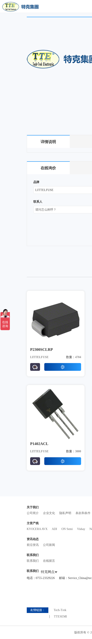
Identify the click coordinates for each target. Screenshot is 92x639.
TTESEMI (60, 616)
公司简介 (33, 513)
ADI (54, 529)
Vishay (81, 529)
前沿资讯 (33, 545)
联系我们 (33, 560)
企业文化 (49, 513)
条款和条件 (83, 513)
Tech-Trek (60, 610)
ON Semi (67, 529)
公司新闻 (49, 545)
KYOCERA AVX (37, 529)
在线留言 (49, 560)
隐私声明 (65, 513)
